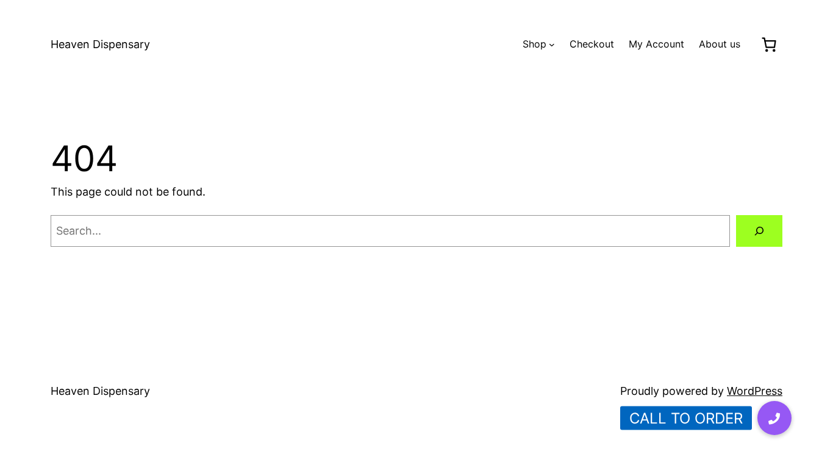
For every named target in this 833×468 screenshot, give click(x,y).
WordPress (754, 391)
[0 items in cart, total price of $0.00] (768, 44)
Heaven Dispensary (100, 44)
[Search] (759, 231)
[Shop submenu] (552, 44)
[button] (774, 418)
